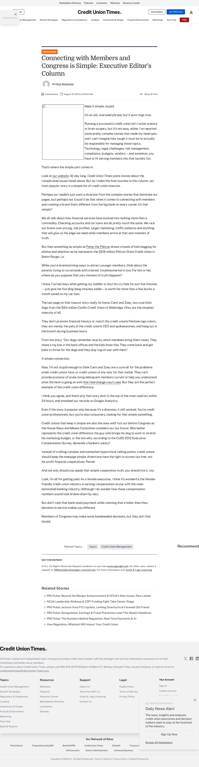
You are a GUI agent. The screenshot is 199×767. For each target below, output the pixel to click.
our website (60, 176)
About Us (85, 686)
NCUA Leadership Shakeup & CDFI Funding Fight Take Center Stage (90, 601)
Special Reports (9, 726)
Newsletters (157, 12)
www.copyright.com (117, 566)
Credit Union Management (14, 686)
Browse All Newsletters (159, 742)
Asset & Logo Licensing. (139, 570)
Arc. (71, 759)
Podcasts (88, 3)
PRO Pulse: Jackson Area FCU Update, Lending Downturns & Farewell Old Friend (98, 607)
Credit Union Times (93, 745)
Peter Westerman (65, 84)
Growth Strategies (10, 691)
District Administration (97, 750)
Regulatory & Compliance (14, 696)
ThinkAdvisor (16, 745)
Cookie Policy (126, 686)
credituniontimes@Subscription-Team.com (24, 670)
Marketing (5, 716)
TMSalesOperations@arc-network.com (75, 570)
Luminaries (101, 3)
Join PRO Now (176, 12)
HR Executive (72, 750)
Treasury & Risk (137, 745)
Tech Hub (5, 721)
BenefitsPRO (68, 745)
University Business (123, 750)
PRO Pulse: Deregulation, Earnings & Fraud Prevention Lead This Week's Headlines (99, 612)
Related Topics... (74, 546)
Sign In (163, 686)
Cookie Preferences (139, 759)
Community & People (11, 706)
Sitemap (44, 711)
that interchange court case (102, 382)
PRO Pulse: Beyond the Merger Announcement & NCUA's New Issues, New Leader (99, 595)
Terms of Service (128, 691)
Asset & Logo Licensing (93, 696)
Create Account (167, 690)
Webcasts (115, 3)
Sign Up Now (169, 734)
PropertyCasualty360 (42, 745)
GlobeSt (116, 745)
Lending (4, 701)
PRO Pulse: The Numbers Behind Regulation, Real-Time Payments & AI (91, 618)
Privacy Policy (120, 759)
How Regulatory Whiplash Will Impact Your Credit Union (82, 624)
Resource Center (131, 3)
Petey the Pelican (98, 247)
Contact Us (86, 701)
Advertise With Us (90, 691)
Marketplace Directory (70, 3)
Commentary (49, 51)
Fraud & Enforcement (12, 711)
